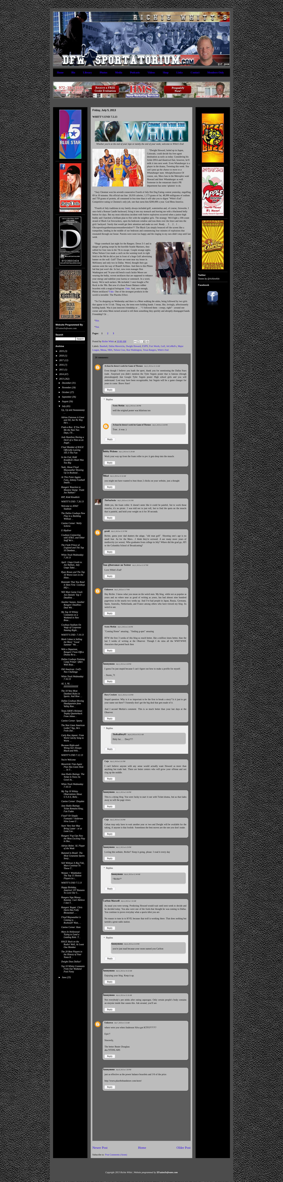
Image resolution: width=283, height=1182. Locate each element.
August (65, 401)
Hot (97, 320)
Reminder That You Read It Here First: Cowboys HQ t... (73, 585)
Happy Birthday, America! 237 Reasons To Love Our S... (73, 890)
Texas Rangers (149, 350)
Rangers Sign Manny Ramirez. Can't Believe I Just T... (73, 900)
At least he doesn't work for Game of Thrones (123, 366)
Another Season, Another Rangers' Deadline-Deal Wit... (72, 605)
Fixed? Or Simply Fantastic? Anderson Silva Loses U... (72, 819)
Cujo (106, 761)
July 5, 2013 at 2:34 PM (125, 627)
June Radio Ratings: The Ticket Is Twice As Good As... (72, 777)
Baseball (103, 346)
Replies (109, 399)
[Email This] (135, 341)
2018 (61, 356)
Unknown (108, 589)
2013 (61, 379)
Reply (110, 390)
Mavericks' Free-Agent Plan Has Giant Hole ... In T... (72, 767)
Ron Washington (134, 350)
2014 (61, 374)
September (67, 397)
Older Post (184, 1147)
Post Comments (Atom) (116, 1154)
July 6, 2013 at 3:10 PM (131, 944)
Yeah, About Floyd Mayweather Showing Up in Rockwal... (72, 470)
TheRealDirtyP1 (119, 734)
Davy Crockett (110, 695)
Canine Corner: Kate (71, 927)
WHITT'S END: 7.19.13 (72, 635)
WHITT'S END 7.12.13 (72, 755)
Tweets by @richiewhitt (208, 278)
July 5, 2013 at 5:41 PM (117, 761)
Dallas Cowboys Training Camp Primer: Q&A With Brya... (73, 662)
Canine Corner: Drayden (72, 801)
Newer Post (100, 1147)
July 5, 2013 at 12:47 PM (140, 565)
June (64, 977)
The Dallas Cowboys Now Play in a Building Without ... (73, 516)
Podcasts (135, 72)
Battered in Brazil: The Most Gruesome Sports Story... (73, 856)
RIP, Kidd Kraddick (70, 497)
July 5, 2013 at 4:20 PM (125, 695)
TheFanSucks (110, 500)
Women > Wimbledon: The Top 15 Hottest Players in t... (71, 876)
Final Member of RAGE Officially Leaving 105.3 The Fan (72, 450)
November (67, 387)
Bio (73, 72)
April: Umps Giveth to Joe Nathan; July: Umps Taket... (71, 565)
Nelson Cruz (119, 350)
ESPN (145, 346)
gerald (107, 531)
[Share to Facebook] (144, 341)
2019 (61, 351)
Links (179, 72)
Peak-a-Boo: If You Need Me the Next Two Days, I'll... (73, 430)
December (67, 383)
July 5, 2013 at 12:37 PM (119, 531)
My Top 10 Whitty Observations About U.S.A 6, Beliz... (71, 794)
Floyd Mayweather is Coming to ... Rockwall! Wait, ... (71, 920)
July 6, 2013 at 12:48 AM (132, 874)
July (64, 406)
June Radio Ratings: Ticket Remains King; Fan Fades (72, 809)
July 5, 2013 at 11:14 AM (152, 366)
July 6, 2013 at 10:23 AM (124, 971)
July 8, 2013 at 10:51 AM (136, 734)
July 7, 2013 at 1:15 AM (122, 1023)
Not (97, 327)
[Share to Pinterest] (147, 341)
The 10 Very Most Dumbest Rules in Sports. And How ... (71, 694)
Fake (127, 288)
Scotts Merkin (118, 405)
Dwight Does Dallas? (71, 961)
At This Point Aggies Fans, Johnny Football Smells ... (73, 480)
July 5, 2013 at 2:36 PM (160, 425)
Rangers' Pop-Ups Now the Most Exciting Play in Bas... (73, 839)
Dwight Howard (133, 346)
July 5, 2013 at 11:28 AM (127, 452)
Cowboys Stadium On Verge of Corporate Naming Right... (71, 628)
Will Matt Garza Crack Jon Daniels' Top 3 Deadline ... (71, 595)
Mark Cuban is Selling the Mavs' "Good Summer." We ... (71, 642)
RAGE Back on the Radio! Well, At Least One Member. (72, 944)
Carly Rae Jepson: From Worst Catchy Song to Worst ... (72, 738)
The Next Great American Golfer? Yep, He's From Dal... (73, 728)
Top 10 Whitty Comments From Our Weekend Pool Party (73, 969)
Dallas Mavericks (117, 346)
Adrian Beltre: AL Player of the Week (73, 847)
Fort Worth (154, 346)
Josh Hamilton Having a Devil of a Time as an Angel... (72, 440)
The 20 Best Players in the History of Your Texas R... (71, 954)
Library (87, 72)
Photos (103, 72)
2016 (61, 365)
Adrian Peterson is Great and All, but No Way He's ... (72, 420)
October (66, 392)
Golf (163, 346)
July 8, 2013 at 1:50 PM (123, 1070)
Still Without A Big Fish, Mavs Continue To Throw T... (72, 866)
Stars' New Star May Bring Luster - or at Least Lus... (71, 829)
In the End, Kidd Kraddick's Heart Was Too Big (72, 460)
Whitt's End (163, 350)
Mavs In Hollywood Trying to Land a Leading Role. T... (71, 935)
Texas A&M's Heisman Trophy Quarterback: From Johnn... (72, 714)
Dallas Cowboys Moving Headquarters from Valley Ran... (72, 704)
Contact (195, 72)
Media (118, 72)
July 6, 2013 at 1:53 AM (128, 901)
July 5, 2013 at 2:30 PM (133, 406)
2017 (61, 360)
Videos (151, 72)
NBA (110, 350)
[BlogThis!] (138, 341)
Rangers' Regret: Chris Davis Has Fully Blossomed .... (71, 910)
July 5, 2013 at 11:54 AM (118, 476)
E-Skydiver (66, 530)
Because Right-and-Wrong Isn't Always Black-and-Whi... (71, 748)
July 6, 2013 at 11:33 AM (124, 995)
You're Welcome (68, 759)
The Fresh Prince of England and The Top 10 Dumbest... (72, 548)
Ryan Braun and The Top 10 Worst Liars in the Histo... (73, 575)
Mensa (103, 350)
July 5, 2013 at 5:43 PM (123, 792)
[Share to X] (141, 341)
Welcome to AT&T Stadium (69, 507)
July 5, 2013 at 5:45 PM (117, 820)
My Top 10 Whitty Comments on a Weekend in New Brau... (70, 616)
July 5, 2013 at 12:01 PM (125, 500)
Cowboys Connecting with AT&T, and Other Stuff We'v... (73, 538)
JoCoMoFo (171, 346)
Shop (166, 72)
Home (60, 72)
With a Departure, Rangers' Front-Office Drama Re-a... (72, 652)
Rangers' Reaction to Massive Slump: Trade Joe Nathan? (72, 490)
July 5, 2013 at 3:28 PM (123, 664)
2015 (61, 369)
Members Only (215, 72)
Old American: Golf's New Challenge (71, 670)
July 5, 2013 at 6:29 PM (123, 847)
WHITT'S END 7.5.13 (71, 883)
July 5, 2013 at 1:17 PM (122, 590)
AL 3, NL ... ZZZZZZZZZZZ (69, 685)
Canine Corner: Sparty (71, 720)
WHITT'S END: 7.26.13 (72, 501)
